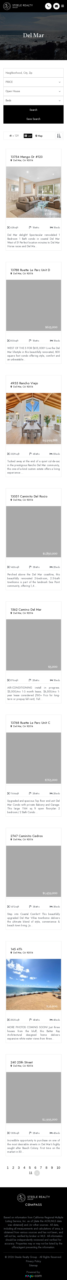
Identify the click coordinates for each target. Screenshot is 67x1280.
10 (58, 1167)
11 (30, 1173)
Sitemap (33, 1265)
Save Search (33, 119)
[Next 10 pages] (37, 1173)
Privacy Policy (33, 1261)
